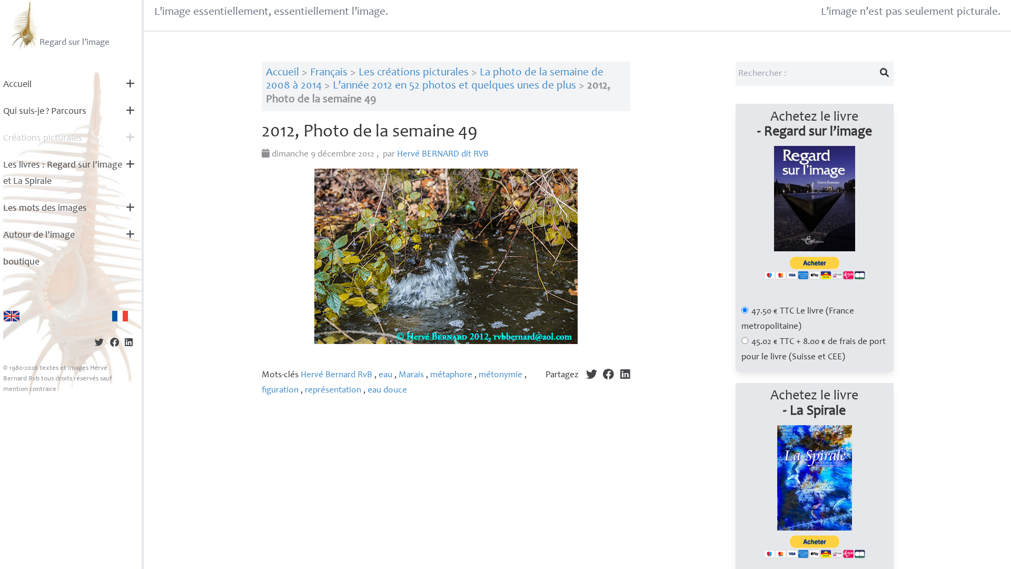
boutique (21, 262)
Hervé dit (443, 154)
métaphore (451, 375)
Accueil (17, 85)
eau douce (387, 390)
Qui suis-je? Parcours (44, 111)
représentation (333, 390)
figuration (280, 390)
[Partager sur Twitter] (99, 343)
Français (329, 73)
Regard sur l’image (74, 42)
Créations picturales (42, 138)
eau (385, 375)
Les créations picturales (414, 73)
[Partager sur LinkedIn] (129, 343)
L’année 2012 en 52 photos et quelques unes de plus (454, 86)
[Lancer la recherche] (884, 74)
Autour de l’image (39, 235)
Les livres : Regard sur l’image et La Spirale (62, 174)
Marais (411, 375)
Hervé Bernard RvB (336, 375)
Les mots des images (45, 208)
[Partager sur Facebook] (114, 343)
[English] (11, 316)
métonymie (500, 375)
